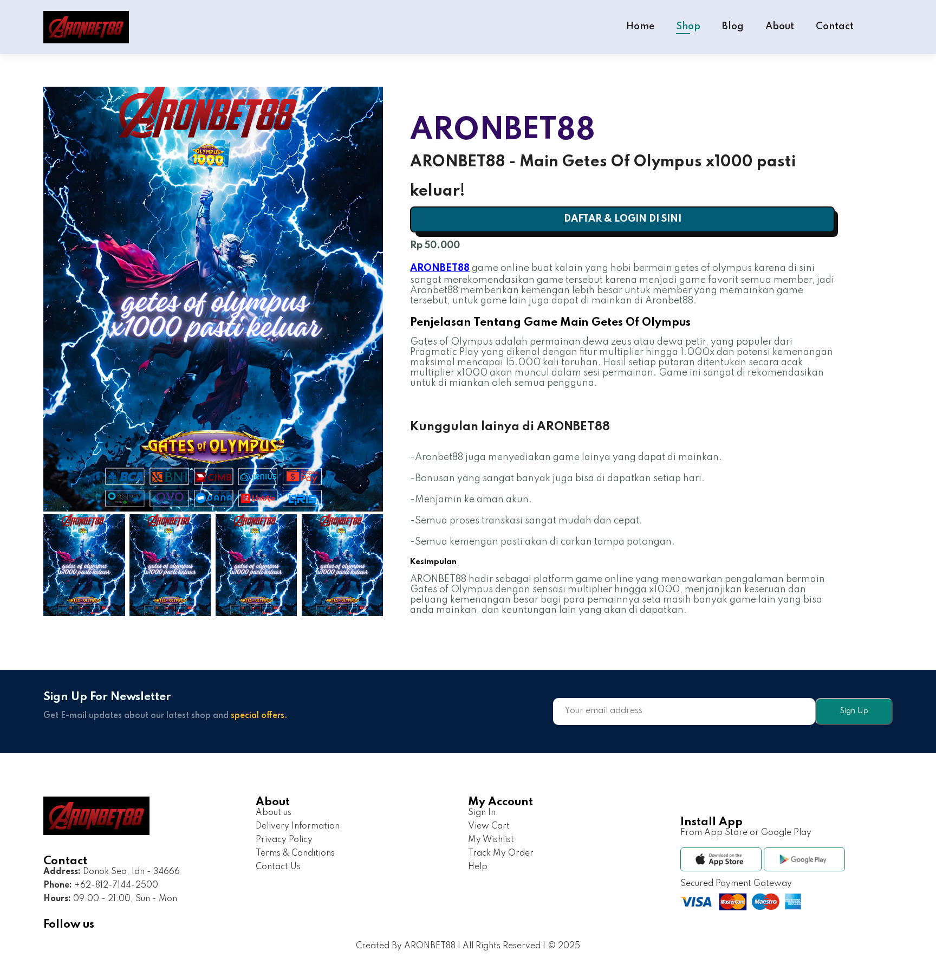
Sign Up (854, 711)
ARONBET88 (440, 268)
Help (477, 867)
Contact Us (278, 867)
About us (273, 812)
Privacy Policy (284, 840)
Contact (835, 26)
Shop (688, 26)
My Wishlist (491, 840)
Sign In (482, 812)
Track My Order (501, 853)
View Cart (489, 826)
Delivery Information (298, 826)
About (779, 26)
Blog (733, 26)
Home (640, 26)
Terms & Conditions (295, 853)
